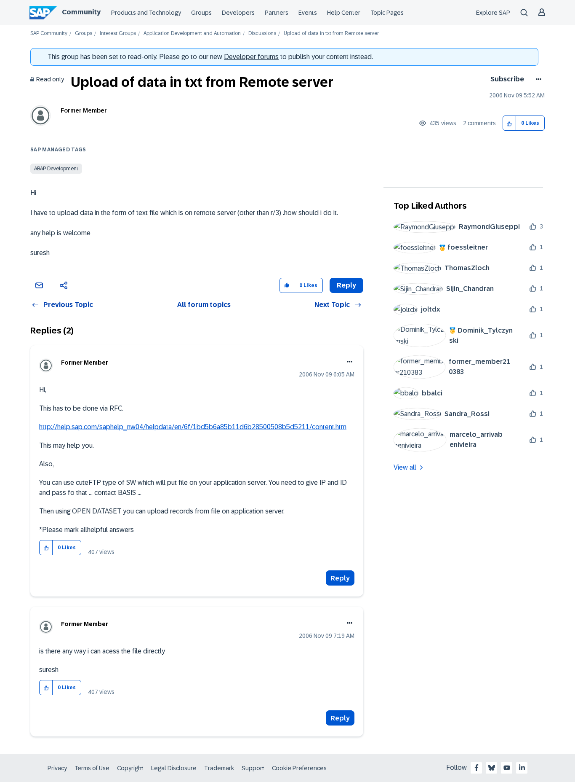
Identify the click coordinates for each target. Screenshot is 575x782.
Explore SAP (493, 12)
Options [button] (536, 79)
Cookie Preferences (299, 768)
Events (307, 12)
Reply (340, 578)
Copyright (130, 768)
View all (405, 467)
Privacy (57, 768)
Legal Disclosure (174, 768)
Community (81, 12)
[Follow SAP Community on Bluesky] (491, 767)
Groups (201, 12)
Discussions (262, 33)
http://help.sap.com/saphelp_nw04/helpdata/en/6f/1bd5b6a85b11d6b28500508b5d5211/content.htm (192, 426)
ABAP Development (56, 169)
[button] (509, 123)
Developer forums (251, 56)
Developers (238, 12)
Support (253, 768)
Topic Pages (387, 12)
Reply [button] (346, 285)
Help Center (343, 12)
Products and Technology (146, 12)
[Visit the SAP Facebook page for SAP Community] (476, 767)
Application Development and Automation (192, 33)
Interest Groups (118, 33)
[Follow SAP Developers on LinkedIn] (522, 767)
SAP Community (48, 33)
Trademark (219, 768)
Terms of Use (92, 768)
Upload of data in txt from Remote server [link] (331, 33)
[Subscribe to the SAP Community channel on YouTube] (506, 767)
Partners (276, 12)
